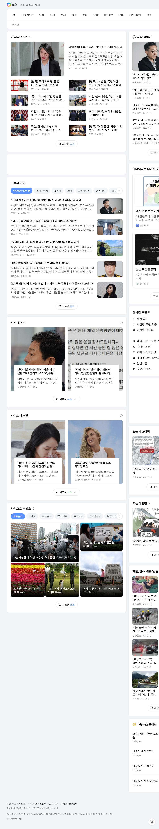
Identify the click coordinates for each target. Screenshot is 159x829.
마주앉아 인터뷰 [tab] (21, 190)
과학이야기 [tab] (42, 190)
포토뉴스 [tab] (18, 516)
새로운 (68, 143)
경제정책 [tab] (100, 190)
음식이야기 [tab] (84, 190)
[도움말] (121, 322)
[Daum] (9, 4)
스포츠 (30, 4)
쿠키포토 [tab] (78, 516)
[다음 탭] (119, 191)
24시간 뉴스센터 (38, 803)
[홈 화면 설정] (151, 821)
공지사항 (53, 803)
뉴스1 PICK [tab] (113, 516)
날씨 (37, 4)
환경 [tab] (69, 190)
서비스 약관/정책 (69, 803)
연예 (22, 4)
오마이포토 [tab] (95, 516)
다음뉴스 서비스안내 (17, 803)
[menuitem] (14, 15)
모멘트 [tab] (32, 516)
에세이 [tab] (57, 190)
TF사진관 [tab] (62, 516)
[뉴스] (14, 4)
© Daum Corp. (14, 818)
